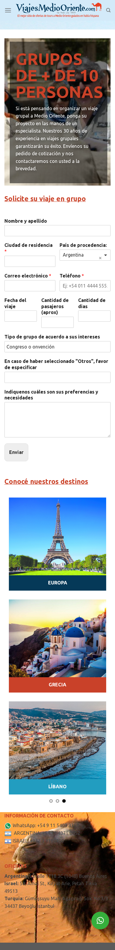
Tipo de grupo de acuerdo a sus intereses (52, 336)
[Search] (108, 10)
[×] (100, 920)
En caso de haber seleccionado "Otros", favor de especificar (56, 364)
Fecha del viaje (15, 303)
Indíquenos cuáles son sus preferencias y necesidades (51, 395)
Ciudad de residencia (28, 248)
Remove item (100, 258)
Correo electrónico (27, 275)
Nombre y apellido (25, 221)
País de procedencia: (83, 245)
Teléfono (72, 275)
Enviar (16, 452)
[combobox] (85, 255)
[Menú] (8, 10)
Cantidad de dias (92, 303)
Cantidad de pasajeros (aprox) (55, 306)
